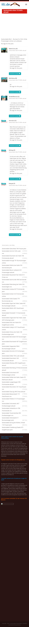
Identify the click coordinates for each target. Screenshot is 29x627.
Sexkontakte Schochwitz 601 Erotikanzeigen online (14, 374)
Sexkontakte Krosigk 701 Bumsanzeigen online (14, 262)
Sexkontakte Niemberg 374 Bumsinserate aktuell (14, 369)
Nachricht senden (14, 73)
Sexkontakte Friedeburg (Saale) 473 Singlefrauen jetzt (14, 428)
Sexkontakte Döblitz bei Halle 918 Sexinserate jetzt (14, 266)
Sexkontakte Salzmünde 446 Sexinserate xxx (14, 281)
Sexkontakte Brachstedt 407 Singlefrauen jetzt (14, 343)
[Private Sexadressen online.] (10, 4)
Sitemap (19, 625)
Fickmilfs (25, 623)
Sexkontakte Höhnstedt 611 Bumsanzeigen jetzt (14, 419)
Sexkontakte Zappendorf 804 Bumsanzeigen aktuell (14, 347)
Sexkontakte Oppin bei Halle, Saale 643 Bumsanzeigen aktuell (14, 304)
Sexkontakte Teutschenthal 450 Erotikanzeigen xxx (14, 414)
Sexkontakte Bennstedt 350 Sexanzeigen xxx (14, 338)
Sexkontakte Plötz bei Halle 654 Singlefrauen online (14, 324)
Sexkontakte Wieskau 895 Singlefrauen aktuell (14, 364)
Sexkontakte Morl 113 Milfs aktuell (17, 51)
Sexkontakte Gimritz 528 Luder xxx (14, 252)
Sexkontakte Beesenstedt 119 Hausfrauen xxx (14, 395)
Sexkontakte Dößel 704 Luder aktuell (14, 356)
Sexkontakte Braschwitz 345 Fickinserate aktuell (14, 359)
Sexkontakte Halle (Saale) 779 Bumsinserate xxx (14, 300)
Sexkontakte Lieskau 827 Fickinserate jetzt (14, 290)
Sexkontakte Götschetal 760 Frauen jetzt (14, 249)
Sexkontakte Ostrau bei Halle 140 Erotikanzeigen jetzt (14, 333)
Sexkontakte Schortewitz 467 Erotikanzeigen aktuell (14, 405)
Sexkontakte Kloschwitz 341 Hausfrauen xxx (14, 388)
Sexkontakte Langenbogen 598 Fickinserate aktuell (14, 383)
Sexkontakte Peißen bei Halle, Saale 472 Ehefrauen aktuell (14, 378)
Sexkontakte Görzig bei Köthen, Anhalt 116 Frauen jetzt (14, 424)
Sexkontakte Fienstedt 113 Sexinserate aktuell (14, 314)
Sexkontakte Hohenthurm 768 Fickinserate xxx (14, 409)
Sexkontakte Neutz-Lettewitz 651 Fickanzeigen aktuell (14, 271)
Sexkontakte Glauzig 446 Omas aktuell (14, 392)
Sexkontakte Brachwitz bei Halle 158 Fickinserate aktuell (14, 257)
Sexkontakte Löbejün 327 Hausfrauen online (14, 328)
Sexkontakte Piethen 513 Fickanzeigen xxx (14, 400)
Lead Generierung (12, 625)
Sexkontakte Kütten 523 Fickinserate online (14, 295)
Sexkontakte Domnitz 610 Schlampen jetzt (14, 352)
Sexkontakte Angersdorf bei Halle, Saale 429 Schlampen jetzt (14, 319)
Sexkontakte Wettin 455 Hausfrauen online (14, 309)
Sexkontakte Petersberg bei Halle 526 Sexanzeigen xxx (14, 285)
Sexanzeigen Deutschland (16, 623)
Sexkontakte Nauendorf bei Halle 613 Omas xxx (14, 276)
